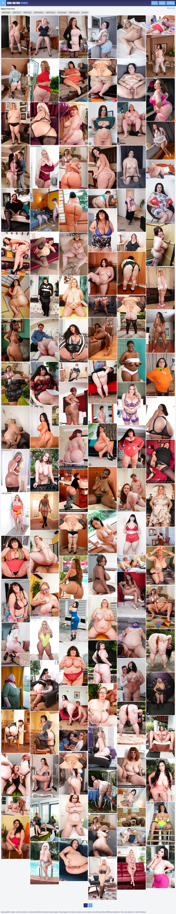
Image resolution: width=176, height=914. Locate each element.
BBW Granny (50, 13)
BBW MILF (17, 13)
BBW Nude (6, 13)
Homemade (62, 13)
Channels (170, 3)
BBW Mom (27, 13)
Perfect (84, 13)
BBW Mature (38, 13)
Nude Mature (17, 3)
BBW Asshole (74, 13)
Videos (162, 3)
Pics (154, 3)
